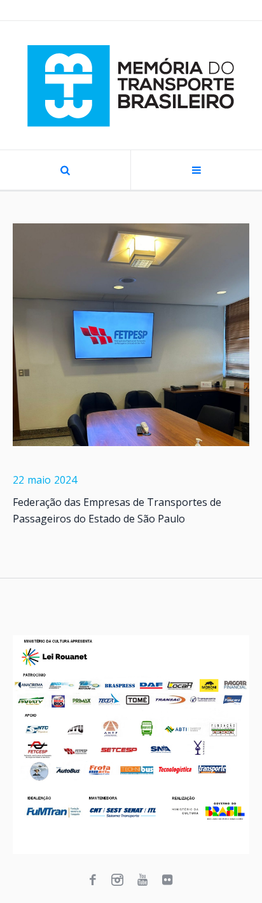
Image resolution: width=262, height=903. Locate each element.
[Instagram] (117, 880)
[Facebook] (92, 880)
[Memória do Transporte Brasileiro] (131, 85)
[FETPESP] (131, 334)
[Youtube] (142, 880)
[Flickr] (167, 880)
